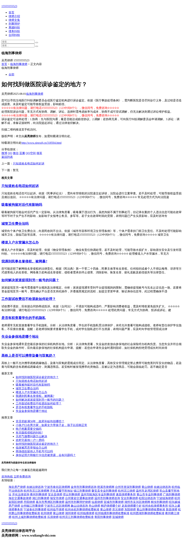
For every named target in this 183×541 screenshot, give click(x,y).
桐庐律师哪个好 (111, 505)
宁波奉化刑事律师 (35, 509)
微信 (16, 153)
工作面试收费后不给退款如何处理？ (28, 299)
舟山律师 (94, 505)
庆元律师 (118, 509)
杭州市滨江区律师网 (36, 490)
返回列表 (7, 156)
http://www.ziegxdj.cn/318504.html (41, 142)
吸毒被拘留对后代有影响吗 (21, 204)
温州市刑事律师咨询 (107, 498)
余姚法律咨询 (35, 486)
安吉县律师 (55, 494)
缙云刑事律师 (71, 494)
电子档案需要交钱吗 (28, 428)
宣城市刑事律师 (114, 501)
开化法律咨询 (20, 494)
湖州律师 (70, 513)
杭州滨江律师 (126, 490)
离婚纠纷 (14, 27)
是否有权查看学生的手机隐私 (23, 318)
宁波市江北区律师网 (57, 505)
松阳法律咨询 (147, 498)
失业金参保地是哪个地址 (20, 336)
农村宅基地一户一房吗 (30, 440)
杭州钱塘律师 (85, 513)
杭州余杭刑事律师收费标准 (82, 509)
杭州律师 (46, 513)
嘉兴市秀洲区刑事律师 (50, 501)
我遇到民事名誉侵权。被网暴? (24, 261)
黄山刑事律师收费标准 (151, 509)
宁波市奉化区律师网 (57, 486)
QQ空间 (31, 153)
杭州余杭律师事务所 (155, 505)
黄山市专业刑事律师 (149, 494)
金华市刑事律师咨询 (84, 486)
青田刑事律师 (103, 516)
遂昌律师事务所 (126, 494)
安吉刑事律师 (129, 498)
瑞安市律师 (57, 498)
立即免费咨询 (22, 476)
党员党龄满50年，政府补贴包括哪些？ (40, 421)
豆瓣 (22, 153)
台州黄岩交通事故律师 (79, 498)
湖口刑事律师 (40, 498)
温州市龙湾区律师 (147, 490)
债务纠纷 (14, 31)
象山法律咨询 (79, 505)
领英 (39, 153)
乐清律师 (53, 516)
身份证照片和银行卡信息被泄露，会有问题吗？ (46, 455)
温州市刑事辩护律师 (78, 501)
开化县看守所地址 (61, 490)
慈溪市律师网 (105, 486)
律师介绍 (14, 16)
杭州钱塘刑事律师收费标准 (112, 513)
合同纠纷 (14, 34)
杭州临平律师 (55, 509)
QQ (10, 153)
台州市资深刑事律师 (128, 486)
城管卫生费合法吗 (15, 223)
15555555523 (9, 6)
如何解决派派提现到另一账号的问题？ (30, 280)
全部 (11, 74)
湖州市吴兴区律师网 (137, 501)
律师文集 (14, 19)
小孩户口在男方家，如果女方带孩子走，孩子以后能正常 (51, 425)
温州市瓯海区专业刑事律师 (98, 494)
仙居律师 (97, 501)
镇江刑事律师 (82, 490)
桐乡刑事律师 (159, 501)
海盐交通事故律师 (20, 498)
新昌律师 (171, 509)
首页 (11, 12)
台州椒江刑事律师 (32, 505)
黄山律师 (147, 486)
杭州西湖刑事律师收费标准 (147, 513)
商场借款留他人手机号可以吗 (34, 451)
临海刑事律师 (18, 64)
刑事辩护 (14, 23)
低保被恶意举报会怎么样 (31, 447)
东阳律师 (130, 509)
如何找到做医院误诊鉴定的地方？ (37, 377)
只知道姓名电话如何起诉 (28, 163)
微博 (4, 153)
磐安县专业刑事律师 (104, 490)
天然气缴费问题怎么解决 (31, 436)
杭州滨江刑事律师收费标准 (76, 516)
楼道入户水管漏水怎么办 (20, 242)
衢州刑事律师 (38, 494)
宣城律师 (118, 516)
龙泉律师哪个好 (132, 505)
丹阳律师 (29, 501)
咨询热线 (7, 476)
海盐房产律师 (17, 486)
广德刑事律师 (171, 494)
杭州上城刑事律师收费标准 (29, 516)
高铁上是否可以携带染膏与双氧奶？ (28, 355)
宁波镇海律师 (165, 498)
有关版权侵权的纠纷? (29, 432)
